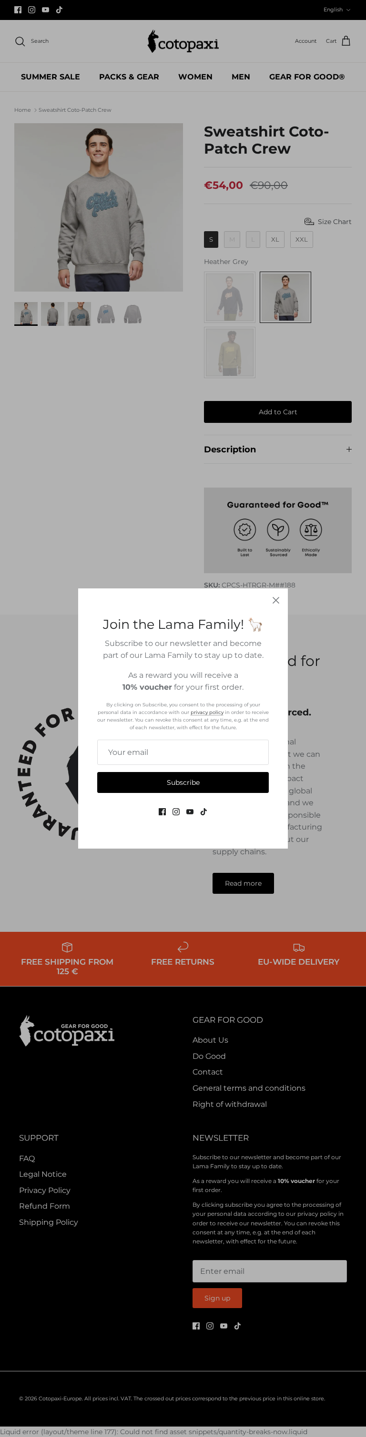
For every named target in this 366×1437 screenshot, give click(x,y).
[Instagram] (176, 811)
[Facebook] (162, 811)
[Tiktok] (203, 811)
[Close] (275, 600)
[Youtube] (189, 811)
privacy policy (207, 712)
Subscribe (183, 782)
